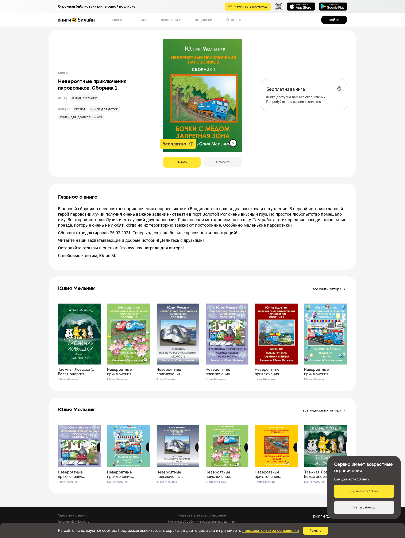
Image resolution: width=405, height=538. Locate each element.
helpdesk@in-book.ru (73, 521)
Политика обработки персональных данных (201, 521)
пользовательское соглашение (270, 530)
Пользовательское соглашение (201, 515)
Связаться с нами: (72, 515)
